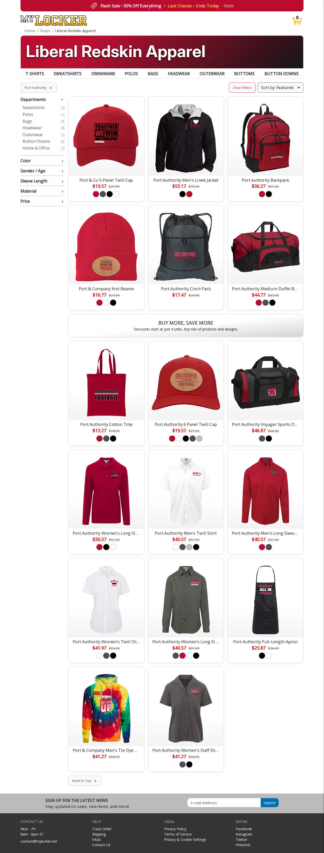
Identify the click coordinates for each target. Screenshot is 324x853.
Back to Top (84, 780)
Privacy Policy (175, 828)
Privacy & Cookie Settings (185, 839)
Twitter (241, 839)
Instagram (244, 834)
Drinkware (103, 73)
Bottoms (244, 73)
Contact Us (101, 844)
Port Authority (38, 87)
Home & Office (44, 148)
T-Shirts (35, 73)
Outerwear (212, 73)
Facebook (244, 828)
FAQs (96, 839)
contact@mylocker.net (39, 841)
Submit (270, 802)
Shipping (99, 834)
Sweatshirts (68, 73)
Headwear (179, 73)
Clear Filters (242, 87)
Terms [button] (229, 5)
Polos (131, 73)
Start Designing (106, 165)
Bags (153, 73)
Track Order (102, 828)
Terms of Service (178, 834)
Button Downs (282, 73)
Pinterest (243, 844)
